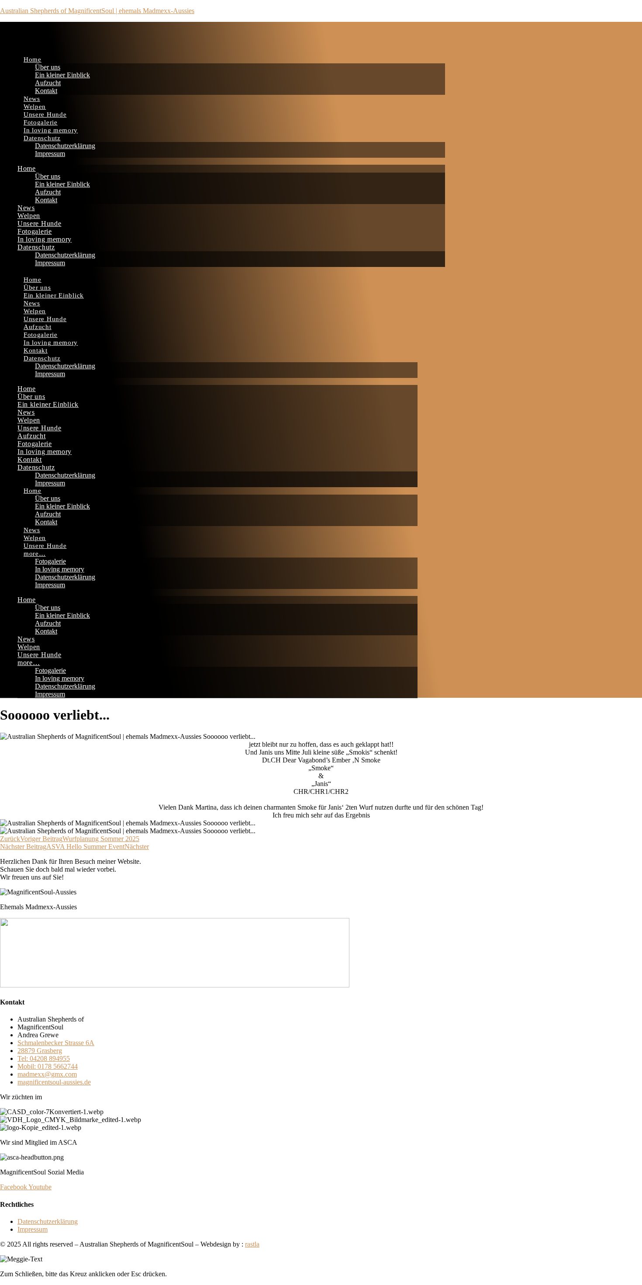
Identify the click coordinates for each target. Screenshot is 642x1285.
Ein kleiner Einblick (62, 75)
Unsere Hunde (45, 114)
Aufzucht (48, 83)
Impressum (50, 153)
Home (32, 59)
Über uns (47, 67)
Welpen (35, 106)
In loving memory (51, 130)
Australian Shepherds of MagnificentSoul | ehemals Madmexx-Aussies (97, 10)
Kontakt (46, 90)
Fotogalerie (41, 122)
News (32, 98)
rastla (252, 1244)
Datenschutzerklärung (65, 145)
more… (35, 553)
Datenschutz (42, 138)
